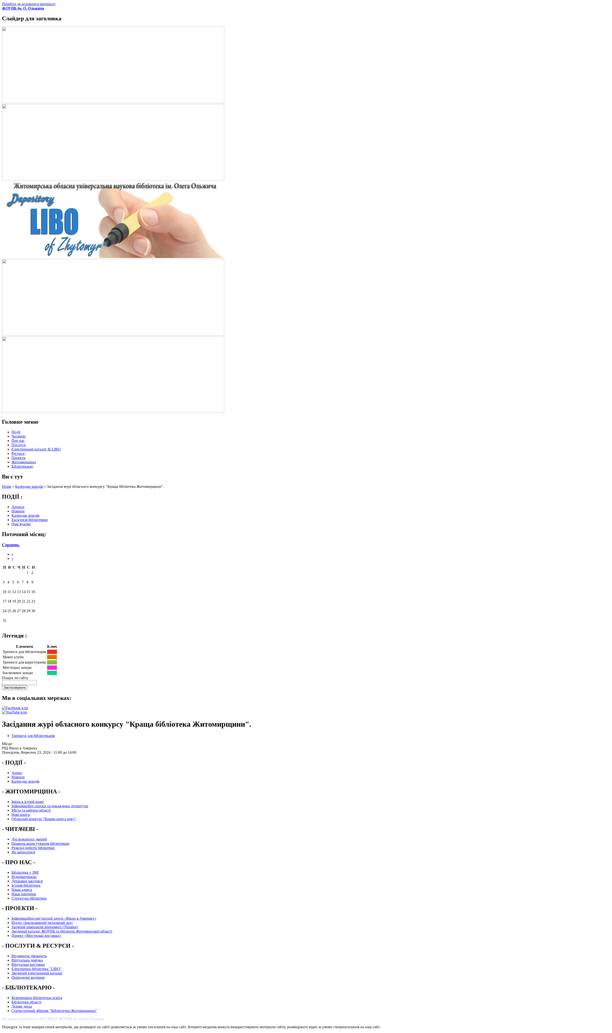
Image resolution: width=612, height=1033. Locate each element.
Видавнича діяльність (29, 956)
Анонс (16, 773)
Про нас (18, 441)
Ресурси (18, 453)
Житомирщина (23, 462)
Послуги (18, 445)
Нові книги (20, 815)
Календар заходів (29, 486)
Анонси (17, 507)
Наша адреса (21, 890)
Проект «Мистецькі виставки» (36, 936)
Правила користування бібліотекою (40, 843)
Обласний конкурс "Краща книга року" (43, 819)
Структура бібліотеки (29, 898)
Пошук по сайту (15, 678)
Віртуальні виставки (28, 964)
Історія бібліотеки (25, 885)
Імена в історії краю (27, 802)
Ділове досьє (21, 1006)
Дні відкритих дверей (29, 839)
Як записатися (23, 852)
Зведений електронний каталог (37, 973)
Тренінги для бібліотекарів (33, 736)
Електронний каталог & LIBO (36, 449)
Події (15, 432)
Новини (18, 511)
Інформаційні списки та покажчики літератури (49, 806)
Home (6, 486)
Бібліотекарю (22, 466)
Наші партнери (23, 894)
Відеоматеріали (24, 877)
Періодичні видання (27, 977)
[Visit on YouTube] (14, 712)
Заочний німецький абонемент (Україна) (44, 927)
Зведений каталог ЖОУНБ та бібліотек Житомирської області (61, 931)
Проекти (18, 458)
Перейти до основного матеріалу (29, 4)
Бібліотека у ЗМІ (24, 872)
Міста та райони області (31, 810)
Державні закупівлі (27, 881)
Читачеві (18, 436)
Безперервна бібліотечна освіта (36, 998)
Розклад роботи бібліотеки (33, 848)
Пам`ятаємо (21, 524)
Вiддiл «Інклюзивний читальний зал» (42, 923)
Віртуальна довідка (27, 960)
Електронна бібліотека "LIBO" (36, 969)
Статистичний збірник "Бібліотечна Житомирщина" (54, 1011)
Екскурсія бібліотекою (29, 520)
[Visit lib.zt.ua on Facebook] (15, 708)
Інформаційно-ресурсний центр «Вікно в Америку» (53, 918)
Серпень (10, 544)
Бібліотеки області (26, 1002)
